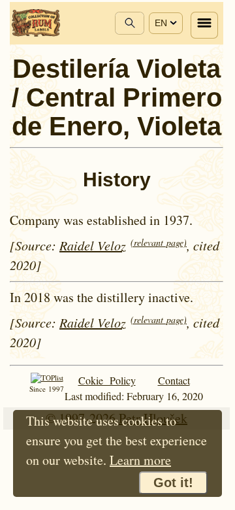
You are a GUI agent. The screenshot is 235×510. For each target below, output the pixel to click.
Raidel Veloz (92, 245)
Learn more (140, 460)
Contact (174, 380)
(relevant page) (159, 242)
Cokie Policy (107, 380)
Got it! (173, 482)
